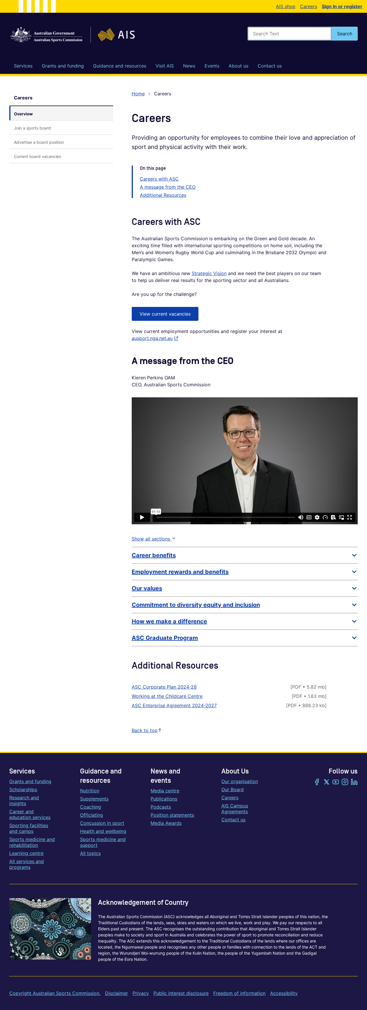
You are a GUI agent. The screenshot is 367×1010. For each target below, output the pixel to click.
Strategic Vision (209, 273)
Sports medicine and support (103, 842)
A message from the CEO (168, 187)
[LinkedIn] (354, 782)
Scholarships (23, 789)
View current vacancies (165, 314)
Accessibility (284, 993)
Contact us (233, 819)
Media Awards (166, 823)
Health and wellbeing (103, 831)
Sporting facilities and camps (28, 828)
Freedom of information (239, 993)
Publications (164, 799)
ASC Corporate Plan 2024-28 (164, 687)
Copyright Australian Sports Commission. (54, 993)
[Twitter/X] (326, 782)
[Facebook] (317, 782)
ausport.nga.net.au (155, 338)
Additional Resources (163, 195)
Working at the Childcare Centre (167, 696)
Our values (147, 588)
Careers (308, 6)
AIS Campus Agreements (234, 808)
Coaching (90, 807)
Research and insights (24, 800)
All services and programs (26, 864)
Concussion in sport (102, 823)
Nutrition (89, 791)
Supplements (94, 799)
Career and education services (29, 814)
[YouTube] (335, 782)
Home (138, 94)
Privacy (141, 993)
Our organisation (239, 781)
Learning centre (26, 853)
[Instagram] (344, 782)
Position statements (172, 815)
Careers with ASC (159, 179)
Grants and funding (30, 781)
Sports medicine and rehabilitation (32, 842)
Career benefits (154, 555)
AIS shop (285, 6)
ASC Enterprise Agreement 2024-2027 (174, 705)
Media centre (165, 791)
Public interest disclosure (181, 993)
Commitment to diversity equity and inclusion (196, 604)
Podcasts (161, 807)
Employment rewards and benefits (180, 571)
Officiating (91, 815)
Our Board (232, 789)
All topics (90, 853)
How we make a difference (169, 621)
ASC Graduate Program (165, 637)
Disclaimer (116, 993)
